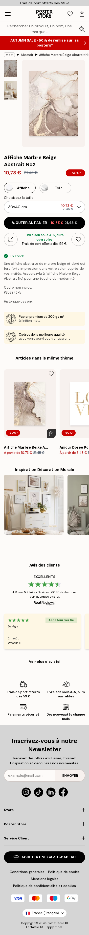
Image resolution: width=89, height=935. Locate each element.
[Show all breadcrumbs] (9, 54)
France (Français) (45, 913)
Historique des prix (18, 301)
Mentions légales (44, 879)
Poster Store (55, 923)
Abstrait (27, 55)
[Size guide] (11, 239)
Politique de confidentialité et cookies (44, 885)
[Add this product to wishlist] (78, 239)
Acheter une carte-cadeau (49, 857)
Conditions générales (27, 872)
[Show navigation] (7, 13)
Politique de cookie (64, 872)
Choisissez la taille (18, 197)
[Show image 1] (10, 68)
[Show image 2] (10, 90)
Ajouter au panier (44, 223)
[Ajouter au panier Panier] (51, 433)
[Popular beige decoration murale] (34, 505)
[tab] (70, 14)
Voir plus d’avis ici (44, 661)
